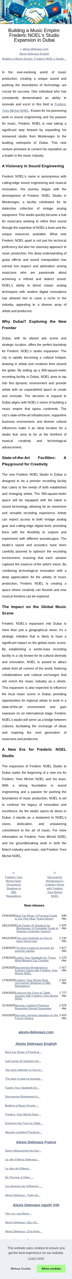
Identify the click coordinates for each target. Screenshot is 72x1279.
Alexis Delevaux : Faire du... (22, 1195)
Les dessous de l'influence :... (23, 1186)
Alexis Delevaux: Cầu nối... (22, 1222)
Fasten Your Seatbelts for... (22, 1087)
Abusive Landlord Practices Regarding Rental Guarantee (33, 1007)
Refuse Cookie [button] (21, 1268)
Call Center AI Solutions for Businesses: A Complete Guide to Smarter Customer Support (37, 928)
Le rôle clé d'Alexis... (18, 1168)
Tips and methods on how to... (24, 1069)
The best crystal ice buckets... (24, 1078)
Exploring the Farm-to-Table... (24, 1123)
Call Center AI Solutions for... (23, 1061)
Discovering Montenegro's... (22, 1096)
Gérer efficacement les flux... (23, 1150)
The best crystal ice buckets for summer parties (34, 949)
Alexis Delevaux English (34, 53)
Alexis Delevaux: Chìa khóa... (23, 1231)
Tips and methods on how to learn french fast (34, 939)
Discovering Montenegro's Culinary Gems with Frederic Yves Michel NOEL (54, 887)
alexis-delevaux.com (35, 48)
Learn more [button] (36, 1258)
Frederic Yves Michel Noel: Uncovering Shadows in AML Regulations (13, 887)
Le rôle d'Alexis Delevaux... (22, 1159)
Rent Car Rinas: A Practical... (23, 1052)
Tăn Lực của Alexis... (18, 1213)
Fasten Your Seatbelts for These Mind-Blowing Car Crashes (35, 959)
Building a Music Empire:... (22, 1105)
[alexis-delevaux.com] (36, 12)
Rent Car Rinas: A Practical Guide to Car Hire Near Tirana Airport (36, 917)
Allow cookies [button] (51, 1268)
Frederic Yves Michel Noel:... (23, 1114)
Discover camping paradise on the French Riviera (36, 1017)
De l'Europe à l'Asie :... (19, 1177)
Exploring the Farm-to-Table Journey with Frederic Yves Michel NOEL (36, 995)
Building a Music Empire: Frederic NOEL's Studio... (34, 58)
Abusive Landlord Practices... (23, 1132)
